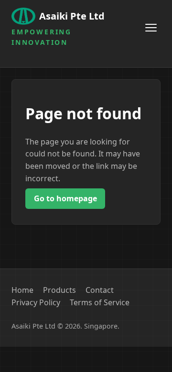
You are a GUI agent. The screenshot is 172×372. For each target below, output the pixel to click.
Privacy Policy (35, 302)
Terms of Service (99, 302)
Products (59, 290)
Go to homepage (65, 198)
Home (22, 290)
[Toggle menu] (151, 27)
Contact (100, 290)
